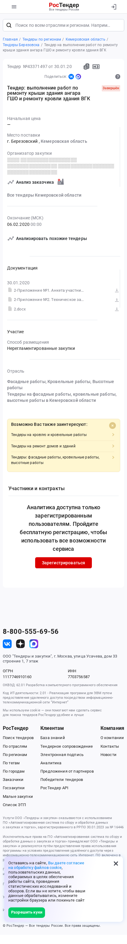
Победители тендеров (61, 779)
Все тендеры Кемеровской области (44, 195)
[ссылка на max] (33, 643)
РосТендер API (54, 788)
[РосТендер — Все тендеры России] (64, 6)
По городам (14, 771)
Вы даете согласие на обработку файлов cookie (46, 865)
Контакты (109, 746)
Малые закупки (18, 796)
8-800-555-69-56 (31, 631)
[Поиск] (9, 25)
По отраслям (15, 746)
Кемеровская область (64, 141)
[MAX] (78, 76)
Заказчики (13, 779)
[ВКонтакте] (71, 76)
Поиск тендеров (18, 737)
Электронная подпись (62, 754)
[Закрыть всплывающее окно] (116, 863)
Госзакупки (14, 788)
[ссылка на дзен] (20, 643)
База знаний (52, 737)
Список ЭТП (14, 804)
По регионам (15, 754)
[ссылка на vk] (7, 643)
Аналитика (50, 763)
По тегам (11, 763)
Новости (108, 754)
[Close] (112, 425)
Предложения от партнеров (66, 771)
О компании (112, 737)
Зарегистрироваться (63, 562)
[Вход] (113, 7)
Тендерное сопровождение (66, 746)
